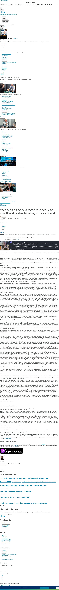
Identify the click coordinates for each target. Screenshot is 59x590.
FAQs (3, 544)
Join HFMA (4, 522)
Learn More (4, 43)
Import (3, 469)
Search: (1, 24)
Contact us (16, 445)
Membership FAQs (5, 525)
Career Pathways (5, 197)
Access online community (6, 54)
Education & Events (5, 21)
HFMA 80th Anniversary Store (7, 64)
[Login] (5, 27)
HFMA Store (4, 63)
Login (1, 204)
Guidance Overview (3, 116)
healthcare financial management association (8, 14)
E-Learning (4, 70)
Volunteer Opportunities (6, 541)
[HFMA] (2, 12)
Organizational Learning (6, 179)
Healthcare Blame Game (6, 137)
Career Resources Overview (5, 203)
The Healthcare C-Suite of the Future (8, 105)
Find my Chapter (5, 55)
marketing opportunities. (15, 446)
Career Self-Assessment (6, 199)
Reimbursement (5, 144)
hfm (2, 131)
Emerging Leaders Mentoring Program (9, 201)
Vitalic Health (4, 58)
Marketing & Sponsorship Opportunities (9, 62)
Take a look (15, 38)
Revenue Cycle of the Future (7, 103)
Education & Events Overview (5, 181)
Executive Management (6, 540)
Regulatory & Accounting (6, 96)
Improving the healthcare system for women (15, 491)
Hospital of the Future (6, 102)
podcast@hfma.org (7, 438)
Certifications (4, 175)
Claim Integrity (4, 112)
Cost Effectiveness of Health (7, 135)
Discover (1, 28)
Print (3, 232)
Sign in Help (4, 529)
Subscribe (43, 444)
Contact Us (4, 69)
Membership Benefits (6, 524)
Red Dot (17, 239)
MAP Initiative (4, 59)
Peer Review (4, 61)
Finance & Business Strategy (7, 136)
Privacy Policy (2, 585)
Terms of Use (7, 585)
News (3, 142)
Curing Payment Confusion (7, 108)
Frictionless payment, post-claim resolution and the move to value (23, 503)
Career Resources (4, 22)
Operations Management (6, 143)
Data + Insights (4, 57)
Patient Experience (3, 205)
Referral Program (5, 526)
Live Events (4, 169)
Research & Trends (5, 110)
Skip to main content (4, 0)
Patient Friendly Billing (6, 97)
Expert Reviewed (5, 150)
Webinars (3, 173)
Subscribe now (2, 81)
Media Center (4, 68)
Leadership (4, 139)
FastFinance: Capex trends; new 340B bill (15, 497)
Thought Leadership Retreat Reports (8, 113)
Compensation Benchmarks (7, 196)
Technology (4, 149)
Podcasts (3, 132)
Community (4, 553)
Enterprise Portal (5, 555)
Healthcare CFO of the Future (7, 101)
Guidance (3, 18)
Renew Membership (5, 527)
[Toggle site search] (2, 26)
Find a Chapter (4, 551)
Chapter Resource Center (6, 556)
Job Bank (3, 198)
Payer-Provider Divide (6, 109)
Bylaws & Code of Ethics (6, 539)
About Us (3, 535)
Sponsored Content (5, 151)
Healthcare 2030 (5, 100)
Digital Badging (4, 178)
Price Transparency (5, 145)
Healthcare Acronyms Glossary (7, 559)
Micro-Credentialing (5, 176)
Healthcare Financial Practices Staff (8, 114)
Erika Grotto (4, 217)
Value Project (4, 107)
